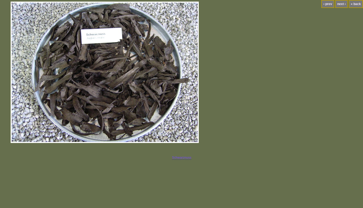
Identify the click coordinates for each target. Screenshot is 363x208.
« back (356, 4)
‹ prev (327, 4)
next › (341, 4)
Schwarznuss (181, 157)
